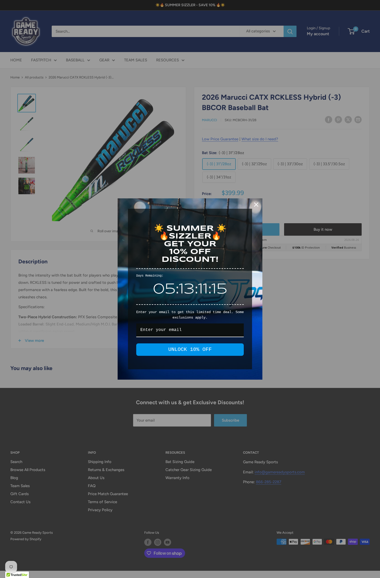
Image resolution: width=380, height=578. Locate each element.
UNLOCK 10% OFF (190, 349)
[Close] (256, 204)
